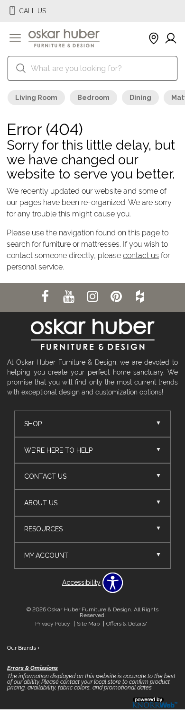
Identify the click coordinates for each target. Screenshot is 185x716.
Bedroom (93, 97)
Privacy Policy (52, 623)
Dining (140, 97)
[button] (15, 38)
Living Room (36, 97)
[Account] (170, 39)
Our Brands (23, 647)
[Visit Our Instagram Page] (93, 297)
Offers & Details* (127, 623)
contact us (141, 255)
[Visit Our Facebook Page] (46, 297)
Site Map (88, 623)
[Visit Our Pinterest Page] (117, 297)
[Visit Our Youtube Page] (69, 297)
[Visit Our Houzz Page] (140, 297)
